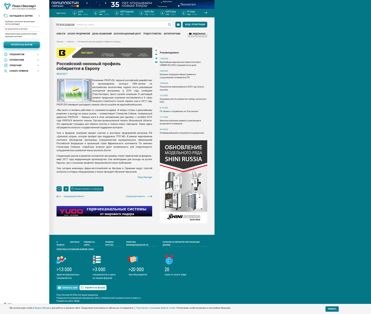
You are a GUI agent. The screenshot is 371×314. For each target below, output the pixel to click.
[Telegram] (156, 58)
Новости (61, 34)
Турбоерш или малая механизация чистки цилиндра (20, 22)
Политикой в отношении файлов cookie (155, 308)
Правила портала (109, 243)
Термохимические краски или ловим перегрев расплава (21, 35)
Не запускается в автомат (16, 29)
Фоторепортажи (172, 34)
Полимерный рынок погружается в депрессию (182, 133)
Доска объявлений (102, 34)
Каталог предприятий (79, 34)
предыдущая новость (74, 196)
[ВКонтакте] (156, 54)
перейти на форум (95, 287)
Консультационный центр (127, 34)
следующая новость (135, 196)
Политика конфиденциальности (137, 243)
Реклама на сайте (89, 243)
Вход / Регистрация (195, 24)
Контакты (74, 242)
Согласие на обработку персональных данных (181, 243)
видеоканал (199, 34)
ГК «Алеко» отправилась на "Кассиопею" (179, 111)
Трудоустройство (152, 34)
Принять (332, 309)
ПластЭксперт (145, 177)
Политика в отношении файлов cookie (75, 249)
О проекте (60, 243)
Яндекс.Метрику (43, 308)
